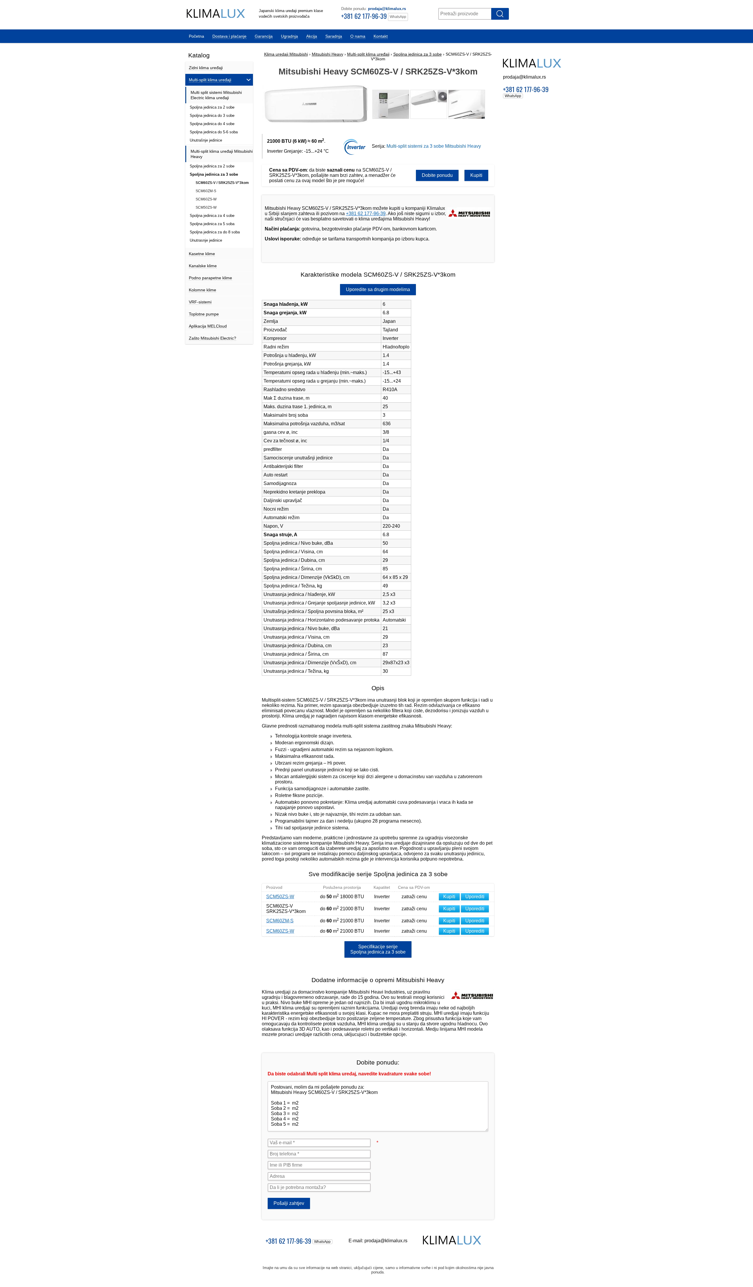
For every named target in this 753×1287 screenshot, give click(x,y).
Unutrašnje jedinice (206, 140)
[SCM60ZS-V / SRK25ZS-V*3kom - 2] (390, 104)
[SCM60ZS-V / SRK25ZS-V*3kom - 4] (466, 104)
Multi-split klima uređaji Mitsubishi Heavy (222, 154)
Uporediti (474, 896)
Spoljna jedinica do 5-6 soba (214, 132)
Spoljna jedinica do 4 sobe (212, 124)
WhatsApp (398, 17)
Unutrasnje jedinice (206, 240)
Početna (196, 36)
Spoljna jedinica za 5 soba (212, 224)
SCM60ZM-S (280, 920)
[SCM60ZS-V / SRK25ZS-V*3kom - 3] (428, 104)
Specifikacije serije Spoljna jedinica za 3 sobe (378, 949)
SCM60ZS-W (280, 931)
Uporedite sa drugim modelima (378, 289)
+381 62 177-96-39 (364, 16)
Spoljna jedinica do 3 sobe (212, 115)
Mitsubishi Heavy (327, 54)
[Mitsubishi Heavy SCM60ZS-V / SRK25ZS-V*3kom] (317, 125)
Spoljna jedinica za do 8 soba (215, 232)
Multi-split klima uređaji (368, 54)
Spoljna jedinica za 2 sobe (212, 107)
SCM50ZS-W (280, 896)
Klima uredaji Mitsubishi (286, 54)
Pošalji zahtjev (289, 1203)
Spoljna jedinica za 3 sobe (417, 54)
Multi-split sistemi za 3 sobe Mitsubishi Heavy (434, 146)
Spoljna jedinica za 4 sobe (212, 215)
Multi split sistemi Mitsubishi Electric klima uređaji (216, 95)
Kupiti (476, 175)
